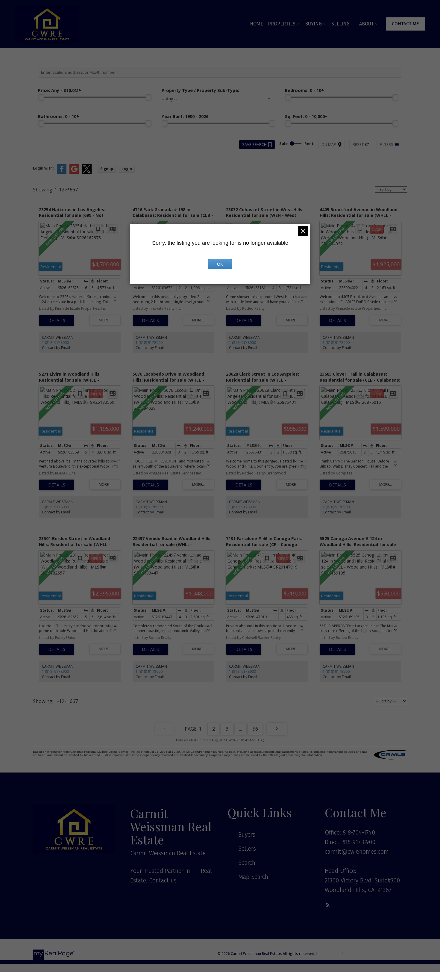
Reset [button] (358, 144)
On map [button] (328, 144)
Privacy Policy (329, 953)
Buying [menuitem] (313, 24)
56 (255, 728)
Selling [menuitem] (340, 24)
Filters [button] (386, 144)
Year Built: (185, 116)
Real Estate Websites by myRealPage (376, 953)
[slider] (41, 97)
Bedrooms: (304, 90)
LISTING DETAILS (56, 320)
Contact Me (405, 23)
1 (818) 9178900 (55, 342)
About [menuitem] (366, 24)
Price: (59, 90)
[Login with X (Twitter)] (87, 172)
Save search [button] (254, 144)
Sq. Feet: (306, 116)
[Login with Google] (74, 172)
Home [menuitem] (256, 24)
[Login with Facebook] (61, 172)
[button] (405, 24)
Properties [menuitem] (281, 24)
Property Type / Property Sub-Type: (200, 90)
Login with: (43, 168)
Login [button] (127, 168)
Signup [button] (106, 168)
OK (220, 264)
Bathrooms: (58, 116)
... (240, 728)
